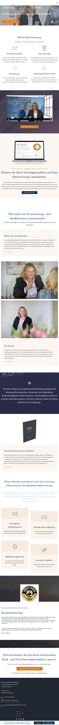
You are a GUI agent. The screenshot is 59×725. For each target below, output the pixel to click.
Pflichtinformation (20, 713)
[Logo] (4, 2)
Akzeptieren (49, 722)
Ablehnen (38, 722)
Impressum (19, 715)
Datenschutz (19, 711)
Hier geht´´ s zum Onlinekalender (12, 702)
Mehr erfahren (8, 252)
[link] (29, 585)
